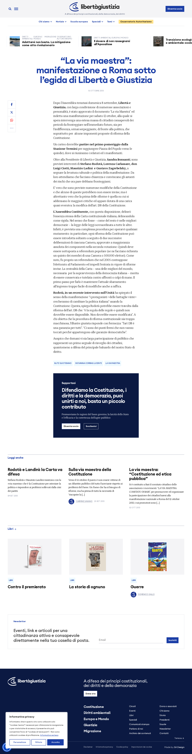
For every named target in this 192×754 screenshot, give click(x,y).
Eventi (132, 711)
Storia (162, 715)
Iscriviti (173, 640)
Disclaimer (88, 747)
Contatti (164, 733)
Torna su (178, 738)
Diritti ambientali (97, 713)
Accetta (55, 742)
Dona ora (90, 694)
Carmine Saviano (84, 501)
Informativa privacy (104, 747)
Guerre (137, 587)
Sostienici (91, 426)
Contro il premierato (27, 587)
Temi (109, 22)
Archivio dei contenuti (140, 733)
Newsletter (165, 729)
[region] (36, 730)
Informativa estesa (49, 735)
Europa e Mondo (96, 719)
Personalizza (19, 742)
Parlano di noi (136, 729)
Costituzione (94, 707)
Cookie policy (122, 747)
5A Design (174, 747)
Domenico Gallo (146, 594)
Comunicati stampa (139, 724)
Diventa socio (175, 9)
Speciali (96, 22)
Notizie (60, 22)
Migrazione (92, 731)
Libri (10, 529)
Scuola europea (79, 22)
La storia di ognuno (87, 587)
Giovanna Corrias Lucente (88, 363)
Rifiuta (38, 742)
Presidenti (164, 720)
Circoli (132, 706)
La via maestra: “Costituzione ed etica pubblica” (150, 474)
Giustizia (90, 725)
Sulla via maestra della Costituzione (89, 472)
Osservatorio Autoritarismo (136, 22)
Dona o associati (168, 706)
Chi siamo (44, 22)
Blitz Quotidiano (63, 363)
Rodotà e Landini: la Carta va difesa (35, 472)
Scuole (163, 724)
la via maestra (113, 363)
